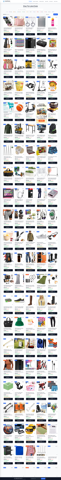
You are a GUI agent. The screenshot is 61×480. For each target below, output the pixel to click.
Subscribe (43, 478)
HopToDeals (7, 1)
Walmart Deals (41, 1)
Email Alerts (55, 1)
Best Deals (51, 1)
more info (36, 3)
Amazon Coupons (35, 1)
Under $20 (46, 1)
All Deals (30, 1)
